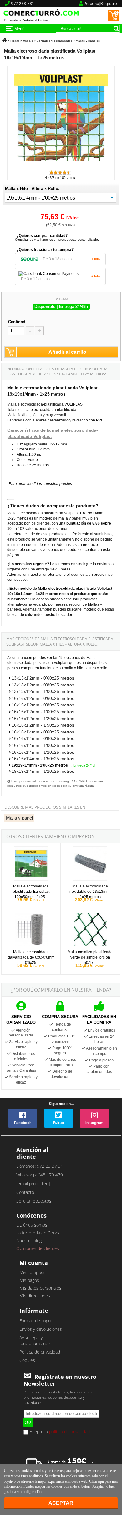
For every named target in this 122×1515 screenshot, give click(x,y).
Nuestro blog (29, 1240)
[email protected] (33, 1183)
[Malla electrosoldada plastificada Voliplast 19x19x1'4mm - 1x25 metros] (61, 166)
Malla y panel (19, 817)
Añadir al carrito (67, 351)
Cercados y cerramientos (54, 40)
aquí (101, 1481)
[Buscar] (116, 28)
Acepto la (59, 1432)
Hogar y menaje (21, 40)
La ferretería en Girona (38, 1233)
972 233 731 (22, 3)
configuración (31, 1491)
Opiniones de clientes (37, 1248)
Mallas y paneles (88, 40)
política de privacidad (69, 1432)
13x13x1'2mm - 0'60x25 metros (43, 678)
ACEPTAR (60, 1503)
